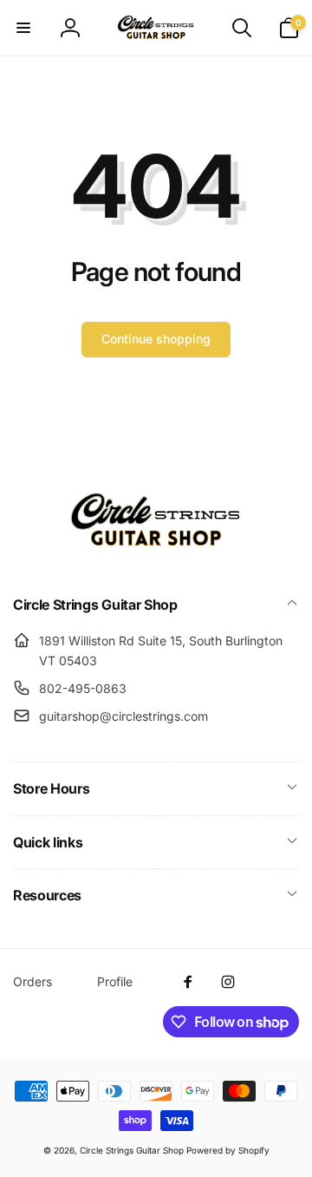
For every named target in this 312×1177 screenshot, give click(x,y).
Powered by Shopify (228, 1150)
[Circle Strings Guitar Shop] (156, 558)
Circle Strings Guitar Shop (132, 1150)
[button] (23, 28)
